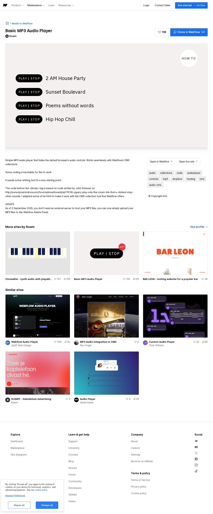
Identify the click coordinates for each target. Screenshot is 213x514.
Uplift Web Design (21, 345)
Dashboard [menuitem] (17, 441)
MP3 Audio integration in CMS (98, 342)
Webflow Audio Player (24, 342)
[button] (17, 5)
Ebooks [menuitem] (73, 468)
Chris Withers (156, 345)
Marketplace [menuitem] (17, 448)
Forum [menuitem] (72, 474)
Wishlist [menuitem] (73, 494)
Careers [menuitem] (135, 448)
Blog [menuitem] (71, 461)
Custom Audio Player (162, 342)
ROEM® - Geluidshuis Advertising (31, 399)
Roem (14, 402)
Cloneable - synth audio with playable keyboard (29, 279)
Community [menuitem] (75, 481)
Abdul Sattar (87, 402)
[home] (5, 5)
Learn (51, 5)
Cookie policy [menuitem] (138, 493)
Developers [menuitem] (75, 488)
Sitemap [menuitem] (135, 454)
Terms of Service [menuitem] (140, 480)
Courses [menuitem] (73, 454)
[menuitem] (196, 441)
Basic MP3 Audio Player (88, 279)
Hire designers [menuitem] (19, 454)
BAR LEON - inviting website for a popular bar (170, 279)
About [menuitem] (134, 441)
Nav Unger (86, 345)
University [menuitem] (74, 448)
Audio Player (87, 399)
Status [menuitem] (72, 501)
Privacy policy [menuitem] (138, 486)
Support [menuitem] (73, 441)
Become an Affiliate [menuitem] (142, 461)
